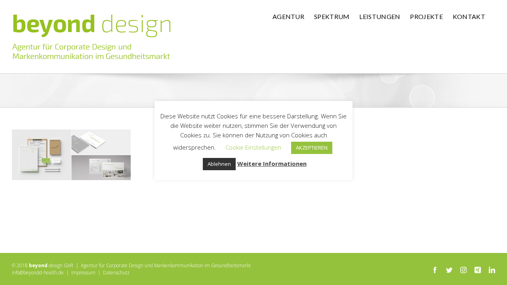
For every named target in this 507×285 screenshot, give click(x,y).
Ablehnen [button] (219, 163)
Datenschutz (116, 272)
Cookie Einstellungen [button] (253, 147)
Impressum (83, 272)
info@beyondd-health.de (38, 272)
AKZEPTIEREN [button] (312, 147)
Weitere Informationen (272, 163)
